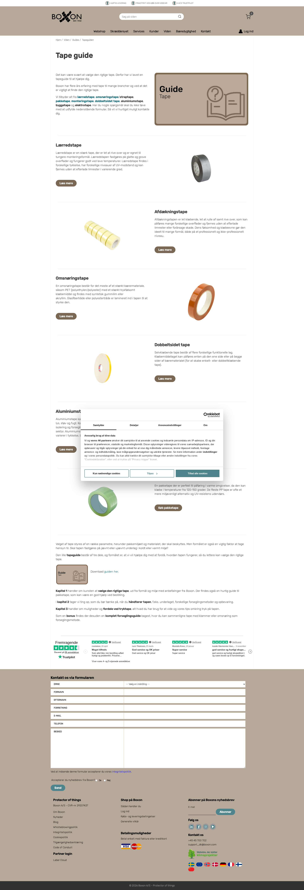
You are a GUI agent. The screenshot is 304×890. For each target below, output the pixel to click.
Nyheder (58, 816)
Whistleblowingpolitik (65, 827)
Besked (58, 731)
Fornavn (59, 692)
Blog (55, 822)
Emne (57, 684)
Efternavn (60, 700)
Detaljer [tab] (134, 425)
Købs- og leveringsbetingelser (138, 816)
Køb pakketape (168, 508)
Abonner (225, 812)
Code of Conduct (62, 847)
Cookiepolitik (60, 837)
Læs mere (66, 183)
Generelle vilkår (130, 821)
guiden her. (111, 571)
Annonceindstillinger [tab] (170, 425)
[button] (248, 17)
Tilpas (150, 473)
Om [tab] (205, 425)
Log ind (125, 811)
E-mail (57, 715)
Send (57, 788)
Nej (108, 780)
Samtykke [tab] (98, 425)
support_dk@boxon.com (202, 844)
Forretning (60, 707)
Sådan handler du (131, 806)
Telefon (58, 723)
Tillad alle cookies (197, 473)
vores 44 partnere (101, 440)
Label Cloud (60, 860)
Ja (100, 780)
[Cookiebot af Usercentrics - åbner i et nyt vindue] (206, 415)
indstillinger (210, 452)
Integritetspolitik (62, 832)
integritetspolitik (121, 771)
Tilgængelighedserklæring (68, 842)
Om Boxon (59, 811)
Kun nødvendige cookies (106, 473)
